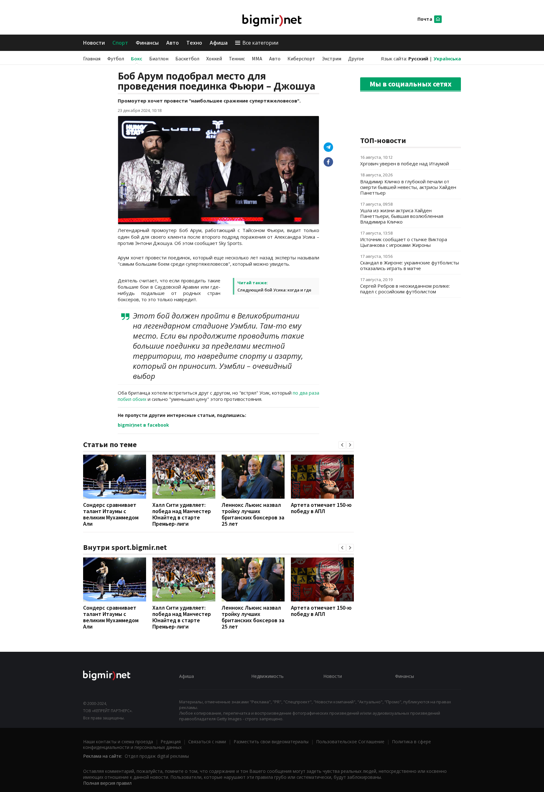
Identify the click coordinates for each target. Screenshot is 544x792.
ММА (257, 58)
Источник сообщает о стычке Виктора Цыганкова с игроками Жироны (403, 242)
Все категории (260, 42)
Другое (356, 58)
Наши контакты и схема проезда (118, 742)
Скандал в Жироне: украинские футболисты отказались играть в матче (409, 265)
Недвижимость (267, 676)
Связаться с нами (207, 742)
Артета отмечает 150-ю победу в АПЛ (321, 508)
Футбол (115, 58)
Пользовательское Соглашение (350, 742)
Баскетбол (187, 58)
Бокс (136, 58)
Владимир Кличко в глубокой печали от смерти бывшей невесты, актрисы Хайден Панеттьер (408, 187)
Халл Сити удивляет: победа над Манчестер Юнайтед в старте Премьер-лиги (181, 514)
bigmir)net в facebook (143, 425)
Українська (447, 58)
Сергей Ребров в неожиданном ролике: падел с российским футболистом (405, 289)
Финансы (147, 42)
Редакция (171, 742)
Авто (172, 42)
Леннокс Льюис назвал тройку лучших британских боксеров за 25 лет (253, 514)
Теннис (237, 58)
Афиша (219, 42)
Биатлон (158, 58)
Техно (194, 42)
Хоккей (214, 58)
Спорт (120, 42)
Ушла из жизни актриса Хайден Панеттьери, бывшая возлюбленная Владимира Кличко (401, 216)
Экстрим (331, 58)
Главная (91, 58)
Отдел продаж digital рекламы (157, 756)
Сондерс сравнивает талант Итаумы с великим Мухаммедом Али (111, 514)
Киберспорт (301, 58)
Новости (94, 42)
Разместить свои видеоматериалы (271, 742)
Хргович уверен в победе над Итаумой (404, 163)
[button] (342, 445)
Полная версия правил (107, 783)
